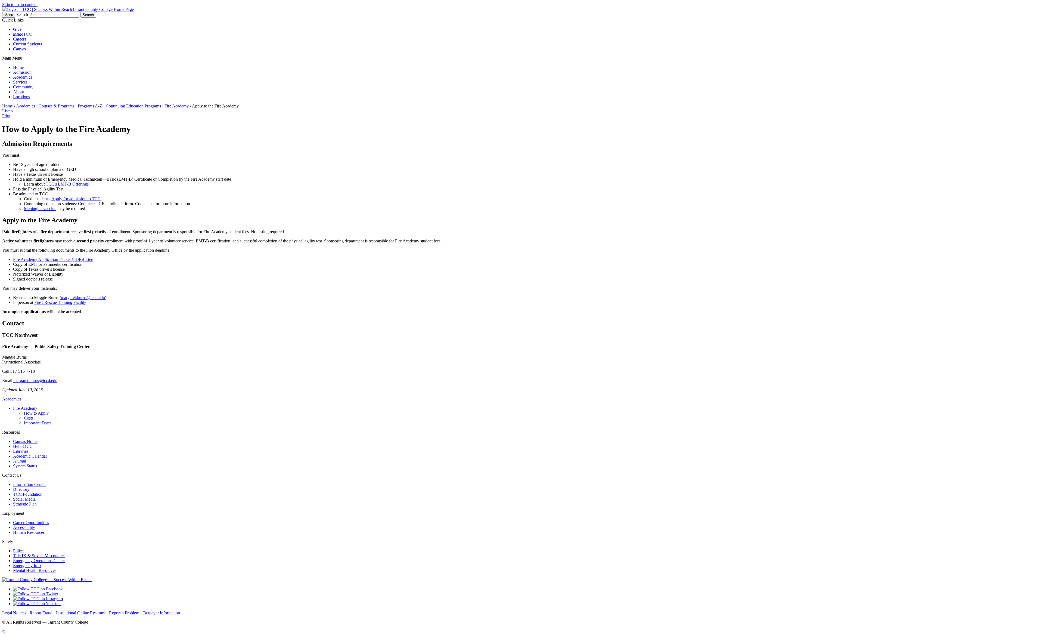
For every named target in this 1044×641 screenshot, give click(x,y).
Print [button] (6, 115)
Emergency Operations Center (39, 560)
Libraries (20, 451)
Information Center (29, 484)
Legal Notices (14, 613)
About (18, 92)
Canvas (19, 49)
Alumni (19, 461)
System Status (25, 466)
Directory (21, 489)
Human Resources (29, 532)
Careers (19, 39)
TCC (22, 34)
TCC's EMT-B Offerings (67, 184)
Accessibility (24, 527)
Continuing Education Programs (133, 106)
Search (22, 14)
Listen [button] (88, 259)
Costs (28, 418)
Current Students (27, 44)
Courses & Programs (56, 106)
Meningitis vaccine (40, 208)
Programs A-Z (90, 106)
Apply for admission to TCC (76, 198)
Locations (21, 96)
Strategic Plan (25, 504)
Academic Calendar (30, 456)
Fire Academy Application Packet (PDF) (48, 259)
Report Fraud (41, 613)
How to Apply (36, 413)
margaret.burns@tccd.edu (83, 297)
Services (20, 82)
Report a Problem (124, 613)
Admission (22, 72)
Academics (22, 77)
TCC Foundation (27, 494)
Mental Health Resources (34, 570)
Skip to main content (20, 4)
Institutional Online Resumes (80, 613)
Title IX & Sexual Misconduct (39, 555)
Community (23, 87)
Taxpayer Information (161, 613)
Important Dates (37, 423)
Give (17, 29)
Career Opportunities (31, 522)
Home (18, 67)
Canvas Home (25, 441)
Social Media (24, 499)
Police (18, 550)
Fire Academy (176, 106)
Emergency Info (27, 565)
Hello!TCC (23, 446)
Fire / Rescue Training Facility (60, 302)
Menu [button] (8, 15)
